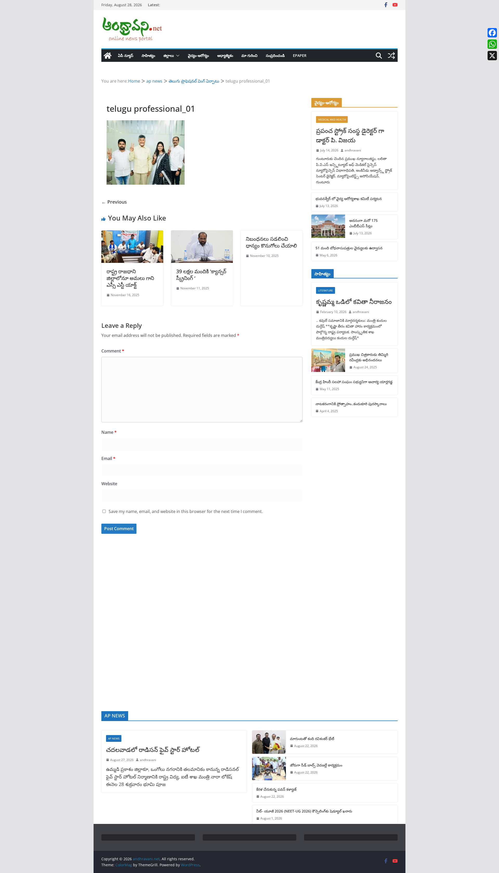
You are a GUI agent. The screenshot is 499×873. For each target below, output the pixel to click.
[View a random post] (391, 55)
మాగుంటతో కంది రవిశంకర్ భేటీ (312, 738)
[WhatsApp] (492, 44)
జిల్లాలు (168, 55)
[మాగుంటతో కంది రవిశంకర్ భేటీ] (269, 742)
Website (109, 484)
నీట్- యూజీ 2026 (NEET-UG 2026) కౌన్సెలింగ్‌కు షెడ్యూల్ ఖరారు (304, 811)
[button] (177, 55)
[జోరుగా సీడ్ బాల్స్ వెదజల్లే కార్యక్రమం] (269, 768)
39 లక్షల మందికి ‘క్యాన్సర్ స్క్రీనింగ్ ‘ (201, 275)
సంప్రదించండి (275, 55)
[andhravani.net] (107, 55)
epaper (299, 55)
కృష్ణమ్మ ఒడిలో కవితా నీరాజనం (354, 301)
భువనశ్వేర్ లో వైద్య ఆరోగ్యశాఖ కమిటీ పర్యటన (349, 198)
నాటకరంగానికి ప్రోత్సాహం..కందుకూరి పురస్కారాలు (351, 403)
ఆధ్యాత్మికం (225, 55)
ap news (113, 738)
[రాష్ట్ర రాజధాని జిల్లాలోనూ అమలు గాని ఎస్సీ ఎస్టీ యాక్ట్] (132, 234)
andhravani (353, 150)
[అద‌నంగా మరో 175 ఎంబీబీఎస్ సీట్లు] (328, 227)
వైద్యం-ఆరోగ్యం (198, 55)
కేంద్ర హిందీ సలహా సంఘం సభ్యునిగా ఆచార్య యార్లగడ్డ (354, 381)
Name (109, 432)
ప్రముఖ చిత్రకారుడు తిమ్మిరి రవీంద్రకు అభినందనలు (368, 357)
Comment (112, 351)
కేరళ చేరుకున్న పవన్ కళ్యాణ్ (276, 789)
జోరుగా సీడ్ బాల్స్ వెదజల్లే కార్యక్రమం (316, 765)
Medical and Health (332, 119)
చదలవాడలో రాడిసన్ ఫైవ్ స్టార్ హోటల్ (152, 749)
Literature (325, 290)
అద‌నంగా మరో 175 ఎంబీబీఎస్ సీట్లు (363, 223)
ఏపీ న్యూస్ (125, 55)
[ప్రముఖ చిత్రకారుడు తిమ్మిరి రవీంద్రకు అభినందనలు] (328, 361)
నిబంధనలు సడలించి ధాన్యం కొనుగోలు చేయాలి (271, 242)
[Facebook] (492, 32)
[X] (492, 55)
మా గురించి (249, 55)
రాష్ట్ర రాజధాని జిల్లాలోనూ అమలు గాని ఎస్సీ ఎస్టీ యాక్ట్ (130, 278)
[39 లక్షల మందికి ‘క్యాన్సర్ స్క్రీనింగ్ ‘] (202, 234)
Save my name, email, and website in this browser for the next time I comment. (186, 511)
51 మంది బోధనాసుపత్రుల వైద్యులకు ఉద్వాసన (349, 247)
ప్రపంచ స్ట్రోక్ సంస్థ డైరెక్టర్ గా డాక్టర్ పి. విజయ (350, 135)
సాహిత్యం (148, 55)
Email (108, 458)
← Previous (114, 202)
